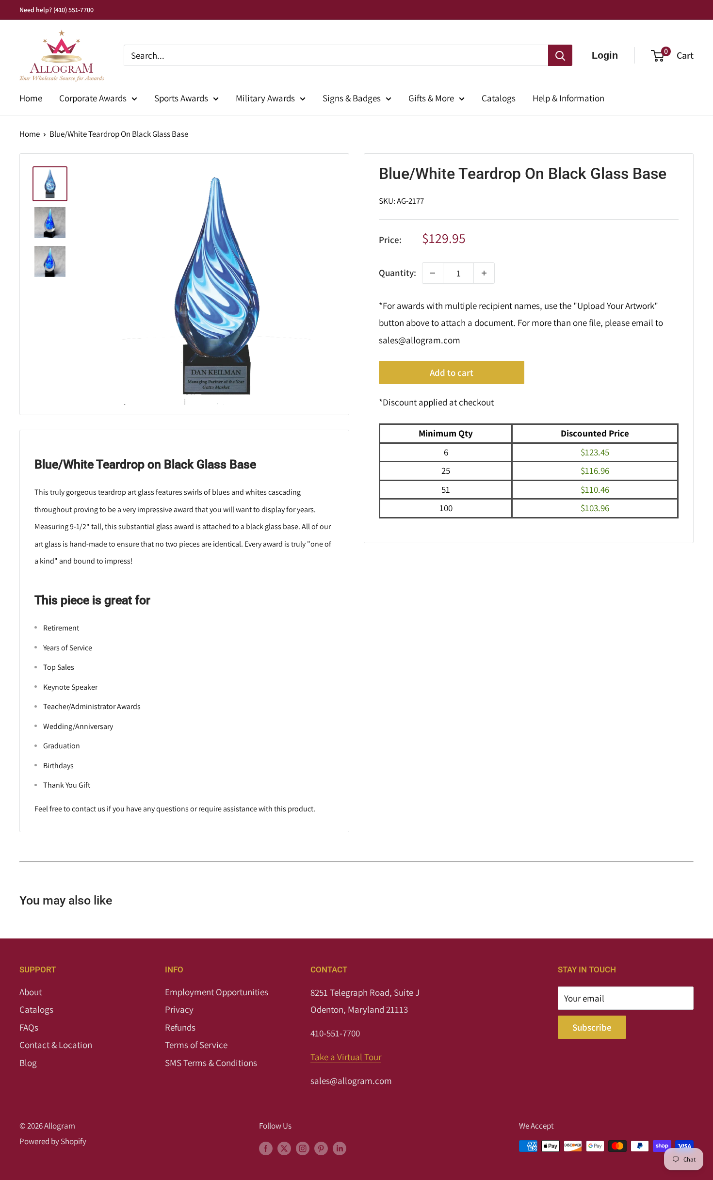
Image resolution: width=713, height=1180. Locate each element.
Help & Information (568, 98)
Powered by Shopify (52, 1141)
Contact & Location (55, 1045)
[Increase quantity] (484, 273)
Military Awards (265, 98)
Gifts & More (431, 98)
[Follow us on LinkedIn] (339, 1148)
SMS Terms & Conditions (211, 1062)
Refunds (180, 1027)
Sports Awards (181, 98)
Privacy (179, 1009)
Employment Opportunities (216, 992)
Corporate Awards (93, 98)
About (30, 992)
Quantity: (397, 272)
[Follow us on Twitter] (284, 1148)
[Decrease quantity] (432, 273)
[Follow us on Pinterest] (321, 1148)
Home (30, 98)
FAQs (28, 1027)
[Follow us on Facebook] (266, 1148)
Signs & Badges (352, 98)
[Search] (560, 55)
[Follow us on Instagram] (302, 1148)
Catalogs (499, 98)
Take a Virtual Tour (345, 1057)
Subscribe (592, 1027)
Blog (28, 1062)
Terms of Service (196, 1045)
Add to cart (451, 373)
